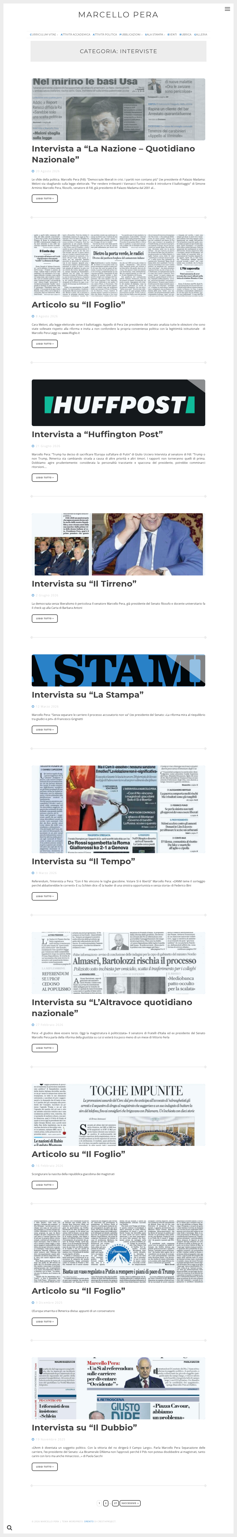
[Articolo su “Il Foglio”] (118, 265)
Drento (89, 1521)
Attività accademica (75, 34)
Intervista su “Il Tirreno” (84, 584)
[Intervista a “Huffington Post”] (118, 402)
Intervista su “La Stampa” (88, 695)
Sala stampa (154, 34)
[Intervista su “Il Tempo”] (118, 809)
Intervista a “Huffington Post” (97, 434)
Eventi (172, 34)
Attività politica (105, 34)
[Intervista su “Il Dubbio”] (118, 1388)
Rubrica (185, 34)
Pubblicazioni (130, 34)
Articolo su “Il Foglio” (78, 305)
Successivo (129, 1503)
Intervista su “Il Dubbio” (84, 1427)
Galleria (200, 34)
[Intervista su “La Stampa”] (118, 670)
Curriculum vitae (43, 34)
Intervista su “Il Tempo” (83, 861)
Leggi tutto (44, 198)
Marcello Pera (118, 14)
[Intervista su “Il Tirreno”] (118, 544)
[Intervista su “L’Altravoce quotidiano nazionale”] (118, 963)
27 (116, 1502)
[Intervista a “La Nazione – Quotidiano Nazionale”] (118, 109)
